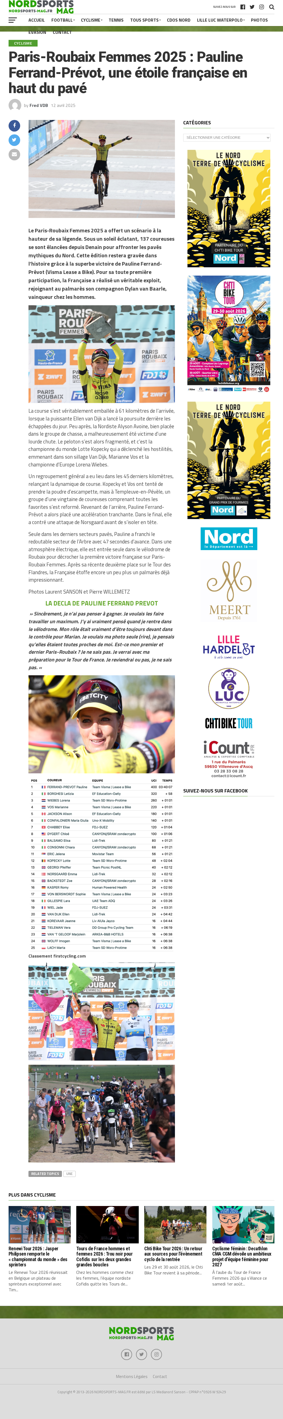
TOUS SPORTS (144, 20)
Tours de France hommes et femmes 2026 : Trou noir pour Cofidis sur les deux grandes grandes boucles (104, 1256)
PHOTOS (259, 20)
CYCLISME (90, 20)
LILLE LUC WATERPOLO (220, 20)
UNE (69, 1173)
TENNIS (116, 20)
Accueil (36, 20)
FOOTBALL (62, 20)
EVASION (37, 32)
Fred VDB (39, 105)
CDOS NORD (178, 20)
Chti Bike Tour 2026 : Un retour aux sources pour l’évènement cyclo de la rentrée (173, 1254)
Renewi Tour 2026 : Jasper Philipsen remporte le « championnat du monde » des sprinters (38, 1256)
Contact (62, 32)
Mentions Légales (132, 1376)
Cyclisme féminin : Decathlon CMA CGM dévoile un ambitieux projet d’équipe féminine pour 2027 (241, 1256)
